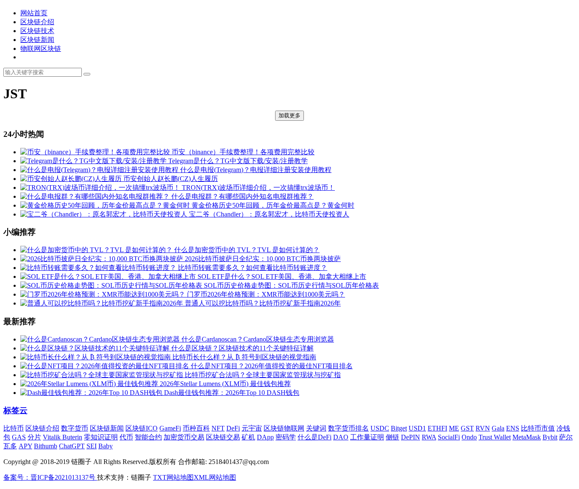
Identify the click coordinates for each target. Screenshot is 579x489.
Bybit (550, 437)
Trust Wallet (495, 437)
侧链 (392, 437)
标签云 (15, 410)
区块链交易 (223, 437)
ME (454, 428)
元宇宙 (252, 428)
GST (467, 428)
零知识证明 (101, 437)
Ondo (469, 437)
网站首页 (33, 13)
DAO (340, 437)
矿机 (248, 437)
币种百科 (196, 428)
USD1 (417, 428)
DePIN (410, 437)
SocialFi (449, 437)
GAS (19, 437)
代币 (126, 437)
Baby (105, 446)
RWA (429, 437)
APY (25, 446)
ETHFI (437, 428)
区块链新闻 (37, 39)
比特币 (13, 428)
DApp (265, 437)
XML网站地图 (215, 477)
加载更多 (289, 115)
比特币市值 (538, 428)
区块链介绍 (37, 21)
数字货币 (74, 428)
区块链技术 (37, 30)
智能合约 (148, 437)
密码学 (286, 437)
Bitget (399, 428)
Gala (498, 428)
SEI (91, 446)
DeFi (233, 428)
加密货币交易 (184, 437)
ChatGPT (72, 446)
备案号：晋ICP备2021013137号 (50, 477)
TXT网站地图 (173, 477)
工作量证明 (367, 437)
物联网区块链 (40, 48)
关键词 (316, 428)
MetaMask (526, 437)
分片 (34, 437)
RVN (483, 428)
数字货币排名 (348, 428)
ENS (512, 428)
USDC (379, 428)
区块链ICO (141, 428)
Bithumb (45, 446)
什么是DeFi (314, 437)
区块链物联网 (284, 428)
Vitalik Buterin (62, 437)
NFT (218, 428)
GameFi (170, 428)
